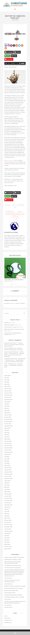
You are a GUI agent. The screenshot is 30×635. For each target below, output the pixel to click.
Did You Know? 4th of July (16, 349)
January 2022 (7, 496)
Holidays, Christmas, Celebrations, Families (15, 586)
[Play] (6, 63)
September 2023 (8, 452)
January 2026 (7, 390)
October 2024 (7, 423)
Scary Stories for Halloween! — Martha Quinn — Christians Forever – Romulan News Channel (14, 353)
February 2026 (8, 388)
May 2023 (6, 461)
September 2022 (8, 478)
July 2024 (6, 430)
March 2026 (7, 386)
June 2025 (6, 406)
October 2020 (7, 529)
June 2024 (6, 432)
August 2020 (7, 533)
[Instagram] (8, 45)
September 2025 (8, 399)
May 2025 (6, 408)
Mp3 (15, 207)
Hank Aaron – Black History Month (13, 279)
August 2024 (7, 428)
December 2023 (8, 445)
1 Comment (19, 211)
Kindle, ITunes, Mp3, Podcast (11, 590)
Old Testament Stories (9, 592)
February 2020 (8, 546)
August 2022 (7, 480)
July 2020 (6, 535)
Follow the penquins (9, 324)
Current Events (8, 578)
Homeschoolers (10, 160)
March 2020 (7, 544)
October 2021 (7, 502)
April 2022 (6, 489)
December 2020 (8, 524)
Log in (6, 616)
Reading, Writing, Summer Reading (13, 595)
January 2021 (7, 522)
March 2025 (7, 412)
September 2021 (8, 504)
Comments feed (8, 620)
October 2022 (7, 476)
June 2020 (6, 537)
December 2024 (8, 419)
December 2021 (8, 498)
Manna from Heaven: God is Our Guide (14, 329)
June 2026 (6, 379)
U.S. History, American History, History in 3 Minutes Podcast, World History (15, 215)
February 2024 (7, 441)
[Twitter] (19, 45)
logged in (13, 303)
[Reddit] (16, 45)
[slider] (23, 63)
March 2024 (7, 439)
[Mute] (20, 63)
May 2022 (6, 487)
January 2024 (7, 443)
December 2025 (8, 393)
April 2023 (6, 463)
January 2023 (7, 469)
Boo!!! (5, 366)
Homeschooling (20, 205)
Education (7, 205)
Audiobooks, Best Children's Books (12, 559)
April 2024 (6, 436)
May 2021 (6, 513)
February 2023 (8, 467)
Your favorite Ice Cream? (10, 327)
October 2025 (7, 397)
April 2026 (6, 384)
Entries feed (7, 618)
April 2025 (6, 410)
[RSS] (22, 45)
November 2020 (8, 526)
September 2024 (8, 426)
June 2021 (6, 511)
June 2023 (6, 458)
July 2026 (6, 377)
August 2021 (7, 507)
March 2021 (7, 518)
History (13, 205)
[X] (14, 45)
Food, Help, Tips (8, 584)
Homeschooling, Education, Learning (12, 213)
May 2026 (6, 382)
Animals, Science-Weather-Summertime (14, 557)
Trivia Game (7, 599)
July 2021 (6, 509)
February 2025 (7, 415)
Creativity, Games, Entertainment (12, 567)
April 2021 (6, 515)
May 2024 (6, 434)
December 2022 (8, 472)
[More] (6, 48)
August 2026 (7, 375)
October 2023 (7, 450)
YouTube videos (8, 607)
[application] (15, 63)
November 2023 (8, 447)
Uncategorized (8, 605)
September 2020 (8, 531)
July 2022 (6, 483)
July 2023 (6, 456)
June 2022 (6, 485)
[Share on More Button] (15, 633)
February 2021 (7, 520)
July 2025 (6, 404)
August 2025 (7, 401)
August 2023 (7, 454)
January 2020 (7, 548)
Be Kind (6, 322)
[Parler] (11, 45)
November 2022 (8, 474)
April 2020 (7, 542)
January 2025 (7, 417)
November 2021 (8, 500)
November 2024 (8, 421)
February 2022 (8, 494)
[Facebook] (6, 45)
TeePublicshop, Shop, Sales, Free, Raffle (14, 597)
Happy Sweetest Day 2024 (17, 361)
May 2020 (6, 540)
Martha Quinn (11, 211)
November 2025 (8, 395)
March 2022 (7, 491)
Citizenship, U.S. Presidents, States (12, 565)
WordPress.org (8, 622)
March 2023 (7, 465)
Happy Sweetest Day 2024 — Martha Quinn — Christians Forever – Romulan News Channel (15, 360)
